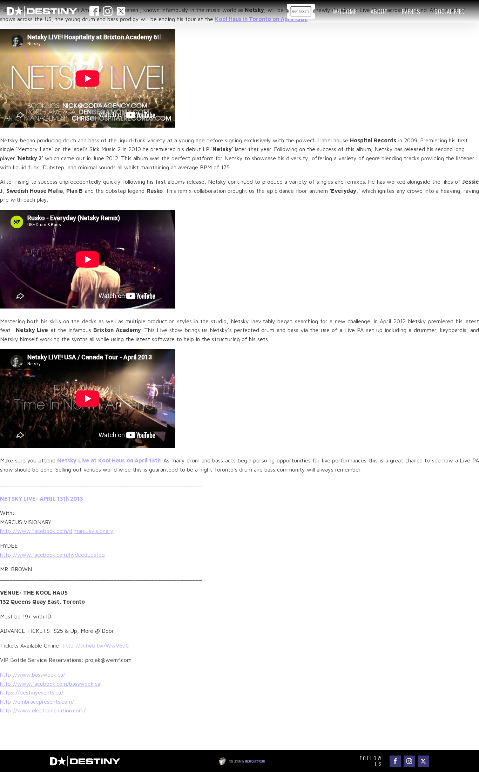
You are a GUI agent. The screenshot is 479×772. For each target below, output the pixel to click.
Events (411, 11)
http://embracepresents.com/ (37, 701)
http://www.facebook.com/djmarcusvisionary (57, 531)
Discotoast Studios (255, 761)
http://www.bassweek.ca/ (32, 674)
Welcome (345, 11)
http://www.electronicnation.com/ (43, 710)
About (379, 11)
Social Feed (449, 11)
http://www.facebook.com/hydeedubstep (52, 554)
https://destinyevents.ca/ (31, 692)
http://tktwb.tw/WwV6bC (96, 645)
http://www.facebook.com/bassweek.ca (50, 683)
